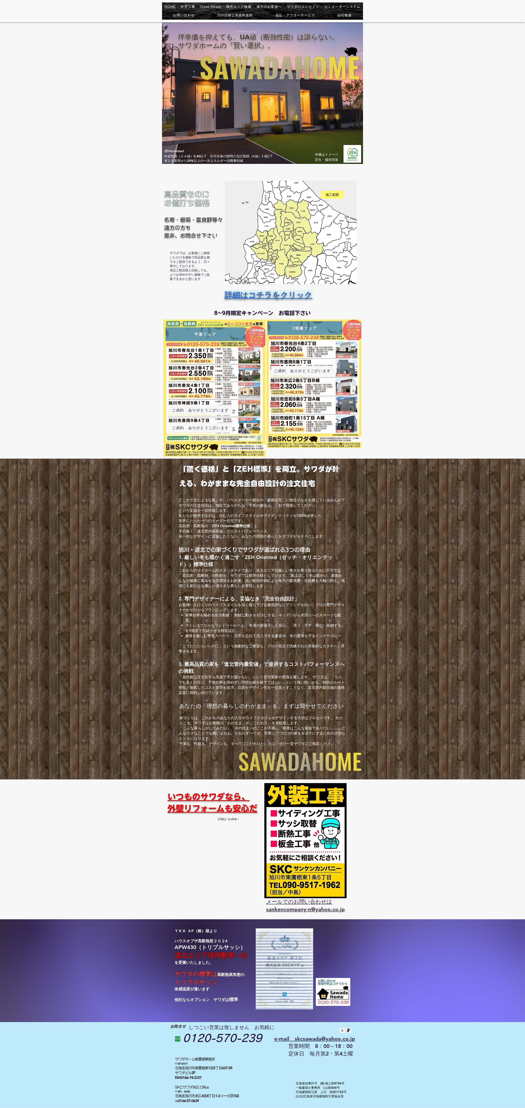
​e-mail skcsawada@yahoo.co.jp (314, 1039)
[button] (239, 6)
